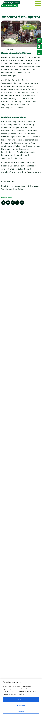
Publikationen (6, 198)
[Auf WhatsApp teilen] (17, 202)
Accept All (21, 699)
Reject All (21, 711)
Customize (21, 705)
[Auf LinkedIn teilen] (8, 202)
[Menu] (38, 3)
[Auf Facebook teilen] (3, 202)
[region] (21, 697)
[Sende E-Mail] (22, 202)
